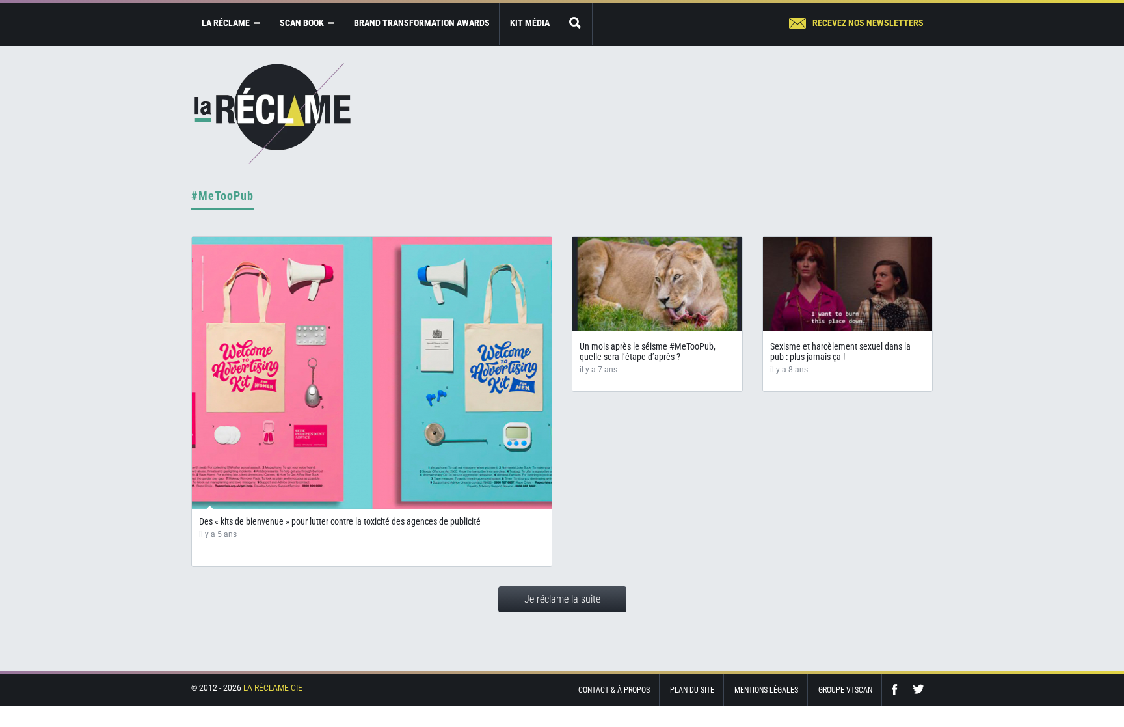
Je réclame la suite (562, 599)
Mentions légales (766, 689)
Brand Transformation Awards (422, 23)
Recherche (575, 24)
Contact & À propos (614, 689)
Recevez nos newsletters (868, 23)
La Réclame (272, 113)
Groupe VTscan (845, 689)
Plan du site (692, 689)
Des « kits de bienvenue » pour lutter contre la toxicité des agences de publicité (340, 521)
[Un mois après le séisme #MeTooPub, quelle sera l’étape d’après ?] (657, 284)
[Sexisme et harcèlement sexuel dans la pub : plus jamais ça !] (848, 284)
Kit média (530, 23)
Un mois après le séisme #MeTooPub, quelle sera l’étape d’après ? (648, 351)
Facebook (897, 689)
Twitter (918, 689)
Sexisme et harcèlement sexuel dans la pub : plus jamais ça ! (840, 351)
